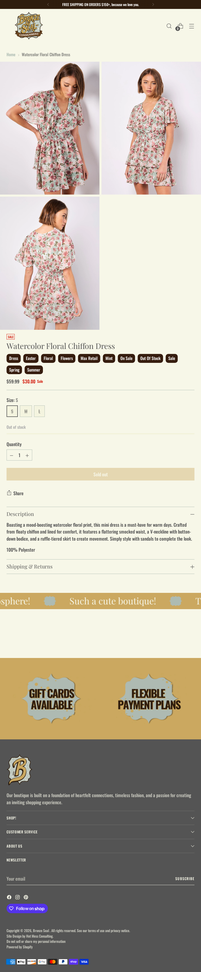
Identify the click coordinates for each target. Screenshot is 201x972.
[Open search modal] (169, 25)
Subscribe (184, 878)
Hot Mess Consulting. (39, 936)
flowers (67, 358)
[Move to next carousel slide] (190, 639)
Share (18, 493)
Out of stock (150, 358)
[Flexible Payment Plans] (149, 698)
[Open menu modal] (191, 25)
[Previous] (48, 4)
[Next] (153, 4)
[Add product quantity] (27, 455)
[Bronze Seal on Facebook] (10, 897)
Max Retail (89, 358)
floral (48, 358)
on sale (126, 358)
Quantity (14, 444)
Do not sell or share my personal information (36, 941)
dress (13, 358)
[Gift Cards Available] (52, 698)
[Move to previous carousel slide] (178, 640)
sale (171, 358)
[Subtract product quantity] (11, 455)
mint (109, 358)
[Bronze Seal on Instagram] (18, 897)
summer (33, 370)
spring (14, 370)
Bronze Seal (41, 930)
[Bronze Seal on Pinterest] (26, 897)
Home (11, 54)
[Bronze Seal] (29, 26)
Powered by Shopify (20, 946)
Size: (12, 399)
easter (31, 358)
